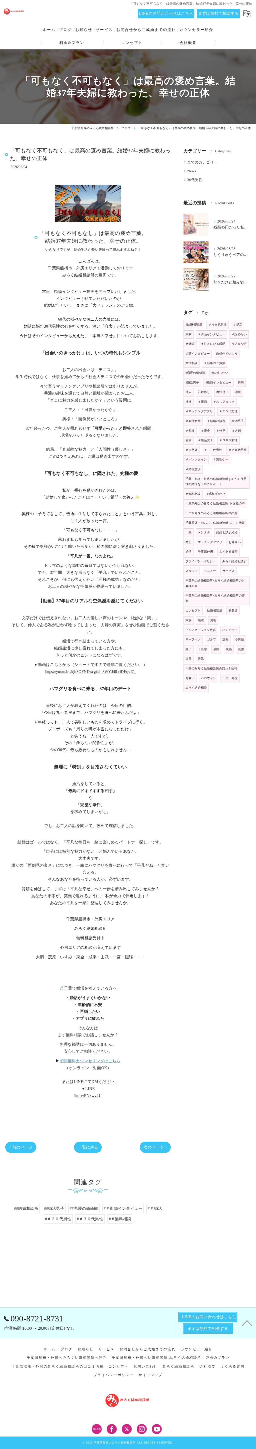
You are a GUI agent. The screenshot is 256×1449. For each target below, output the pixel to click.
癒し (189, 542)
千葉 (189, 532)
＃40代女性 (193, 421)
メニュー (210, 571)
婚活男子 (238, 421)
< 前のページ (20, 1147)
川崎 (241, 382)
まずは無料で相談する (218, 13)
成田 (216, 649)
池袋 (238, 392)
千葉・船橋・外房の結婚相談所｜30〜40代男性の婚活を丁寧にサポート (216, 481)
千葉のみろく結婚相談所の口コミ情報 (211, 668)
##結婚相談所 (26, 1208)
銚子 (189, 649)
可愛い (190, 678)
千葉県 (202, 649)
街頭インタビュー (198, 353)
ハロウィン (208, 678)
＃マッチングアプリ (199, 411)
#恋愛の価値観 (195, 373)
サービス (228, 571)
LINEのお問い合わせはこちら (166, 13)
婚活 (189, 551)
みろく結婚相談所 (234, 561)
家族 (189, 620)
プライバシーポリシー (201, 561)
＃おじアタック (223, 402)
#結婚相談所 (194, 324)
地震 (201, 620)
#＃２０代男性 (58, 1219)
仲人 (189, 392)
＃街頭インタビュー (211, 334)
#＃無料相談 (120, 1219)
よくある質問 (228, 551)
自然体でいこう (226, 353)
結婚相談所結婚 (227, 532)
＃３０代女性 (228, 440)
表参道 (233, 610)
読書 (241, 649)
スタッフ (192, 571)
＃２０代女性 (228, 411)
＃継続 (190, 344)
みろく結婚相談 (196, 687)
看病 (189, 440)
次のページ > (155, 1147)
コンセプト (193, 610)
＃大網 (236, 430)
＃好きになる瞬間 (213, 344)
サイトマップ (150, 1375)
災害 (213, 620)
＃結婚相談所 (216, 421)
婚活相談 (192, 363)
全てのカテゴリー (202, 162)
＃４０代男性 (217, 324)
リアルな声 (239, 344)
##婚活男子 (54, 1208)
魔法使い (222, 392)
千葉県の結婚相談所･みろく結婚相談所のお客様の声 (215, 583)
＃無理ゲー (220, 459)
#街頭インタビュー (219, 382)
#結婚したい (220, 373)
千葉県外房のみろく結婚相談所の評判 (211, 513)
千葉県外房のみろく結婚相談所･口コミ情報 (215, 523)
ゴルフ (211, 639)
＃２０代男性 (237, 450)
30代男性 (195, 180)
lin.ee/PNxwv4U (88, 1095)
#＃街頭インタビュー (123, 1208)
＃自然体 (192, 450)
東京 (189, 334)
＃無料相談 (193, 494)
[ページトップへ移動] (247, 1323)
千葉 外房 (230, 678)
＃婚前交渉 (193, 469)
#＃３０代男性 (90, 1219)
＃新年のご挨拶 (214, 363)
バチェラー (230, 630)
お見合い (234, 542)
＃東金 (205, 430)
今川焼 (239, 639)
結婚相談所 (214, 610)
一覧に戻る (88, 1147)
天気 (201, 658)
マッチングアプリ (210, 542)
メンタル (204, 532)
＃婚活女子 (205, 440)
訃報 (225, 639)
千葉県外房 (205, 551)
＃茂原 (202, 402)
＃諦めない (239, 334)
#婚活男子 (192, 382)
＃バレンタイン (196, 459)
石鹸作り (204, 392)
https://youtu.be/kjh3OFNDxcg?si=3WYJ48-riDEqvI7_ (90, 671)
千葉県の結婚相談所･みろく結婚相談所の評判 (215, 598)
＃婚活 (237, 324)
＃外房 (221, 430)
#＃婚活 (155, 1208)
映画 (229, 649)
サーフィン (193, 639)
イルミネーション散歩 (201, 630)
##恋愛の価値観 (84, 1208)
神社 (189, 402)
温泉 (189, 658)
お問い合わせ (216, 494)
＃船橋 (190, 430)
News (191, 171)
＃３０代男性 (213, 450)
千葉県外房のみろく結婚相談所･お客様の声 (215, 503)
